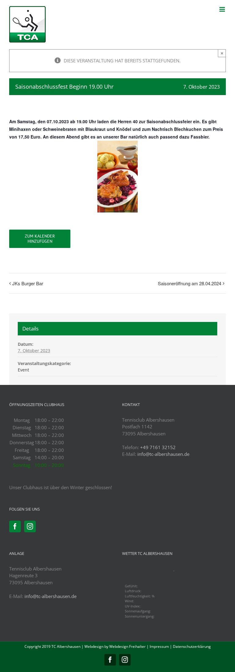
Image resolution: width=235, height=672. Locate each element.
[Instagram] (30, 526)
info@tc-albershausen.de (163, 454)
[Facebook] (15, 526)
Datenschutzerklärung (192, 646)
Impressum (159, 646)
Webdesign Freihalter (127, 646)
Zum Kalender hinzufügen (40, 239)
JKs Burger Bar (27, 283)
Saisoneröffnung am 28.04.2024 (189, 283)
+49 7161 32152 (158, 447)
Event (23, 370)
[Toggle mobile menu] (222, 9)
